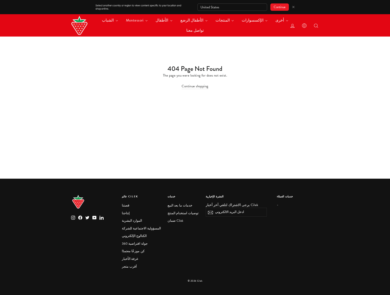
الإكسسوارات (253, 20)
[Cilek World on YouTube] (94, 217)
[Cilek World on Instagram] (73, 217)
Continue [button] (280, 7)
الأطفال (162, 20)
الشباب (108, 20)
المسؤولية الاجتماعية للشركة (141, 228)
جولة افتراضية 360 (135, 243)
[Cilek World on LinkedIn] (102, 217)
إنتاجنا (126, 213)
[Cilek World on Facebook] (80, 217)
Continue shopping (195, 86)
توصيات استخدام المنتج (183, 213)
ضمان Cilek (175, 220)
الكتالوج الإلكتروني (134, 235)
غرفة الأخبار (130, 258)
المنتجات (223, 20)
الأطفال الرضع (192, 20)
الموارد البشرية (132, 220)
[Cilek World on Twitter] (87, 217)
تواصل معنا (195, 30)
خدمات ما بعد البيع (180, 205)
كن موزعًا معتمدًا (133, 251)
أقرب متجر (129, 266)
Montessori (135, 20)
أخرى (280, 20)
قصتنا (125, 205)
